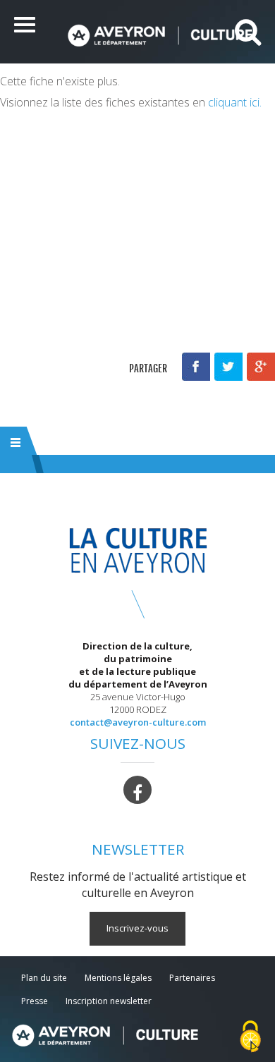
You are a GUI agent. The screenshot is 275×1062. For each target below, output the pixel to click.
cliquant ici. (235, 102)
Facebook (196, 367)
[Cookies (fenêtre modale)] (250, 1037)
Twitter (228, 367)
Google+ (261, 367)
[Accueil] (159, 35)
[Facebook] (137, 788)
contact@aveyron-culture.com (138, 722)
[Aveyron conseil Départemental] (104, 1035)
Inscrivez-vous (137, 928)
